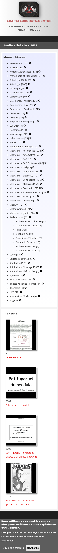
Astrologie (18, 84)
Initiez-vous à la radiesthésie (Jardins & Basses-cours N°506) (20, 504)
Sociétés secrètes (21, 258)
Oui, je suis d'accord (13, 547)
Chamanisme (19, 92)
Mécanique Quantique (23, 200)
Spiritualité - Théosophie (24, 271)
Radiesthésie (19, 217)
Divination (17, 113)
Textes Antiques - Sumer (25, 283)
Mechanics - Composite (24, 171)
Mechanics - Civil (21, 167)
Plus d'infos (7, 540)
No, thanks (33, 548)
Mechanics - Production (25, 188)
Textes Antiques (21, 279)
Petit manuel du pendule (18, 405)
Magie (16, 142)
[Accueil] (29, 9)
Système (16, 275)
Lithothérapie (19, 138)
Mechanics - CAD (22, 158)
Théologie (17, 287)
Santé (15, 254)
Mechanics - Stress (23, 196)
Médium (17, 204)
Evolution (16, 125)
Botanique (17, 88)
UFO (14, 292)
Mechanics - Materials (24, 183)
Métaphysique (20, 208)
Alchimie (16, 67)
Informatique (19, 134)
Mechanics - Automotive (25, 154)
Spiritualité (18, 262)
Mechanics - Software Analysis (28, 192)
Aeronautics (19, 63)
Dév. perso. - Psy (21, 104)
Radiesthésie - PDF (28, 250)
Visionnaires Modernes (23, 296)
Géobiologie (25, 233)
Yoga (14, 300)
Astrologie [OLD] (21, 79)
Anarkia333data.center (29, 21)
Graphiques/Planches (29, 237)
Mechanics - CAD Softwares (27, 163)
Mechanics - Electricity (24, 175)
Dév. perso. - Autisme (24, 100)
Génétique (17, 129)
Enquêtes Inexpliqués (23, 121)
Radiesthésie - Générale (31, 221)
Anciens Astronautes (24, 71)
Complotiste (19, 96)
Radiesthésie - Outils (29, 225)
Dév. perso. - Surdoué (24, 109)
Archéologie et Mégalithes (26, 75)
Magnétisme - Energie (24, 146)
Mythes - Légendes (22, 213)
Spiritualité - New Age (24, 267)
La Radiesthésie (13, 357)
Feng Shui (22, 229)
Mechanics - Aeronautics (26, 150)
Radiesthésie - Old (27, 246)
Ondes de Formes (28, 242)
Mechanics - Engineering (26, 179)
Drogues (17, 117)
